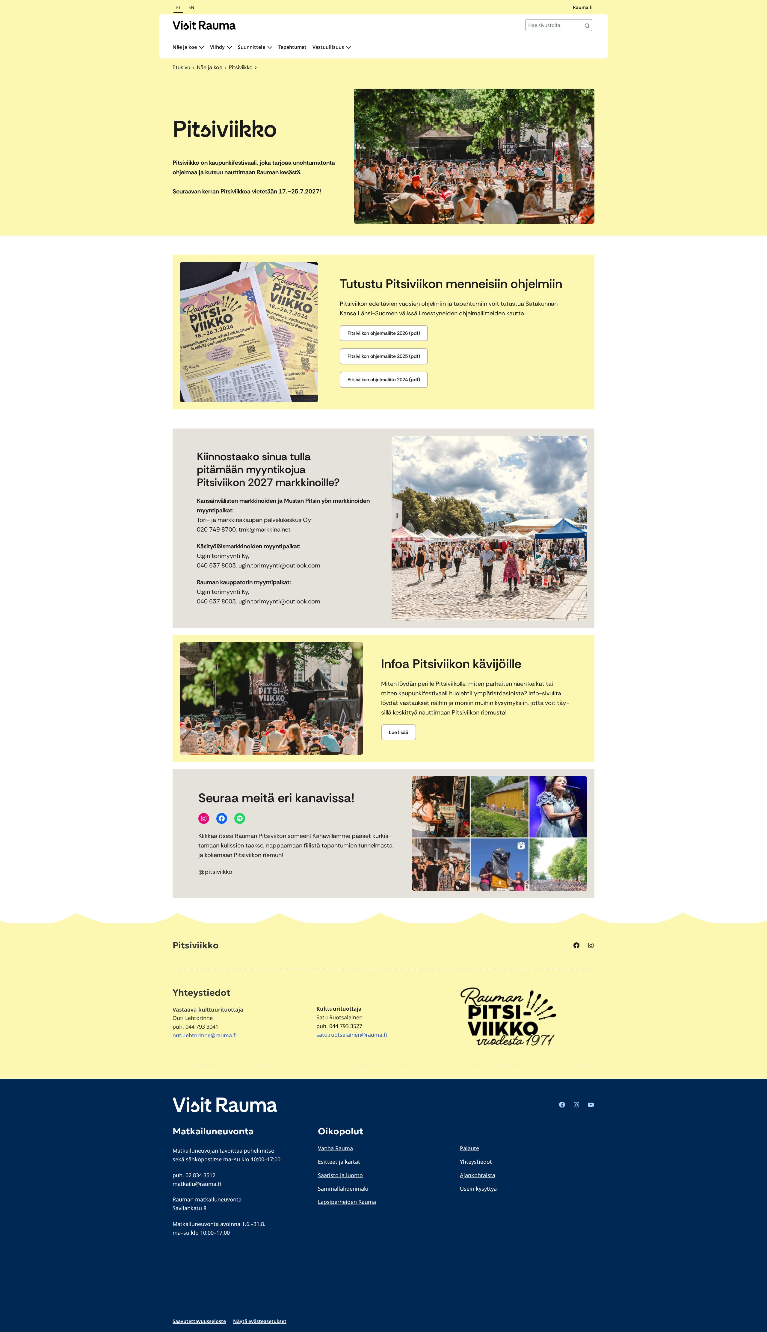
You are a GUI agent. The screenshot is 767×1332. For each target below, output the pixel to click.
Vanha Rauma (335, 1148)
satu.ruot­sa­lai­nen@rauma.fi (351, 1034)
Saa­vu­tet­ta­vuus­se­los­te (199, 1321)
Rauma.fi (583, 7)
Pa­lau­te (469, 1148)
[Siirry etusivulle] (204, 25)
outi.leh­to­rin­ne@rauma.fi (205, 1035)
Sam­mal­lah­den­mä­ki (343, 1188)
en (191, 7)
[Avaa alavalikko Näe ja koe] (201, 47)
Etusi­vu (181, 67)
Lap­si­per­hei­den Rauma (347, 1201)
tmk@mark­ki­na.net (264, 529)
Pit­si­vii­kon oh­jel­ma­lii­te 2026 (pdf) (384, 333)
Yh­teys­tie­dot (476, 1161)
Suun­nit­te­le (251, 47)
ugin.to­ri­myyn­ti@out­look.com (279, 565)
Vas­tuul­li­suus (328, 47)
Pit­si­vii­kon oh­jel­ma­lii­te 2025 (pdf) (384, 356)
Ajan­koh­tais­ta (477, 1175)
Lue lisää (398, 732)
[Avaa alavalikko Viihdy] (229, 47)
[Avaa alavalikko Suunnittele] (270, 47)
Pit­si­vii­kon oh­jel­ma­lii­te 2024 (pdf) (384, 379)
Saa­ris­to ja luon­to (340, 1175)
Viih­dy (217, 47)
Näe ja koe (185, 47)
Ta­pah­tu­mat (292, 47)
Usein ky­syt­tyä (478, 1188)
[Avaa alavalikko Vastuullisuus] (348, 47)
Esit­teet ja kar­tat (339, 1161)
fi (178, 7)
